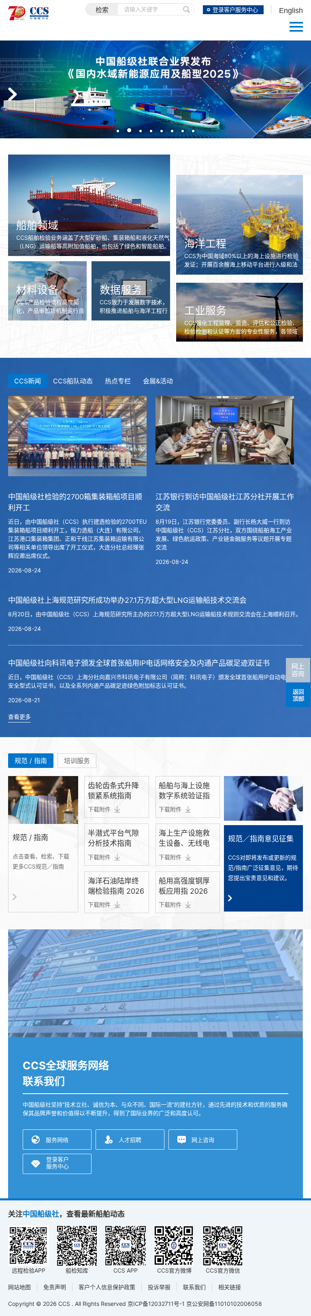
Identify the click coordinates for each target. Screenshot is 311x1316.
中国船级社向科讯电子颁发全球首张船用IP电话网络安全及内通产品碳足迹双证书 (139, 663)
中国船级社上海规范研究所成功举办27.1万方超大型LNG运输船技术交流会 (127, 600)
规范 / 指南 (31, 761)
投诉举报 (159, 1287)
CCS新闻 (27, 381)
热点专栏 (118, 381)
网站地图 (19, 1287)
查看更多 (19, 716)
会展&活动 (158, 381)
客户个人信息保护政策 (107, 1287)
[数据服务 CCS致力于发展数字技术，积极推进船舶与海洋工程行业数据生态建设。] (131, 265)
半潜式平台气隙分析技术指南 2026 (113, 843)
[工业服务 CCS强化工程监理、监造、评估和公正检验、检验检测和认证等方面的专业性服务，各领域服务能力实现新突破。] (239, 287)
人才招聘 (130, 1139)
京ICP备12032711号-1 (156, 1303)
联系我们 (194, 1287)
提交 (187, 9)
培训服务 (77, 761)
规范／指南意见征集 (261, 838)
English (291, 10)
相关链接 (229, 1287)
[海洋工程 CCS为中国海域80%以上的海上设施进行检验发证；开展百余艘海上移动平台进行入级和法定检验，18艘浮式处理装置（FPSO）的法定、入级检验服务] (239, 179)
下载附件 (99, 809)
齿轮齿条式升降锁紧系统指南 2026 (113, 795)
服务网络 (57, 1139)
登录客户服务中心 (235, 9)
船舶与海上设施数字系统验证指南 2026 (184, 795)
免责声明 (54, 1287)
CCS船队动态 (73, 381)
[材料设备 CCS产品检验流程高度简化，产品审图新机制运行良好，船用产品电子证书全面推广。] (47, 265)
